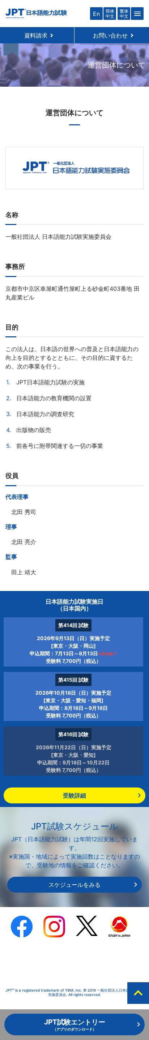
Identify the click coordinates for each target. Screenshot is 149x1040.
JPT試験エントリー (74, 1024)
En (96, 13)
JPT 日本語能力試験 (36, 13)
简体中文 (110, 13)
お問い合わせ (113, 35)
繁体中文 (124, 13)
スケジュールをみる (74, 884)
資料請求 (38, 35)
